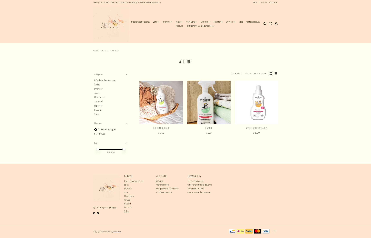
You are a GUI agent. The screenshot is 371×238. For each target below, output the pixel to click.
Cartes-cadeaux (253, 22)
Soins (96, 84)
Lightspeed (117, 231)
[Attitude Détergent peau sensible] (161, 102)
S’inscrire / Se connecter (269, 2)
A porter (98, 105)
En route (98, 110)
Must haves (99, 97)
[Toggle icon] (265, 23)
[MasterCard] (257, 231)
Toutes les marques (107, 129)
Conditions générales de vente (200, 185)
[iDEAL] (240, 231)
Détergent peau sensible (161, 128)
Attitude (101, 133)
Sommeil (98, 101)
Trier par (248, 73)
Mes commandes (162, 185)
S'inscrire (159, 181)
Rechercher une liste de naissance (200, 26)
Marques (179, 26)
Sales (241, 22)
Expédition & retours (196, 189)
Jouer (97, 93)
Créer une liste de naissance (199, 192)
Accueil (96, 50)
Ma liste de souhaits (164, 192)
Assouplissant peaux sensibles (256, 128)
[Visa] (266, 231)
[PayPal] (249, 231)
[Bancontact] (232, 231)
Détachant (208, 128)
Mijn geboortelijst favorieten (167, 189)
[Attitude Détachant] (209, 102)
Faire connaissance (195, 181)
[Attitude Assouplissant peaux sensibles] (256, 102)
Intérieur (98, 88)
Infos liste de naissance (140, 22)
